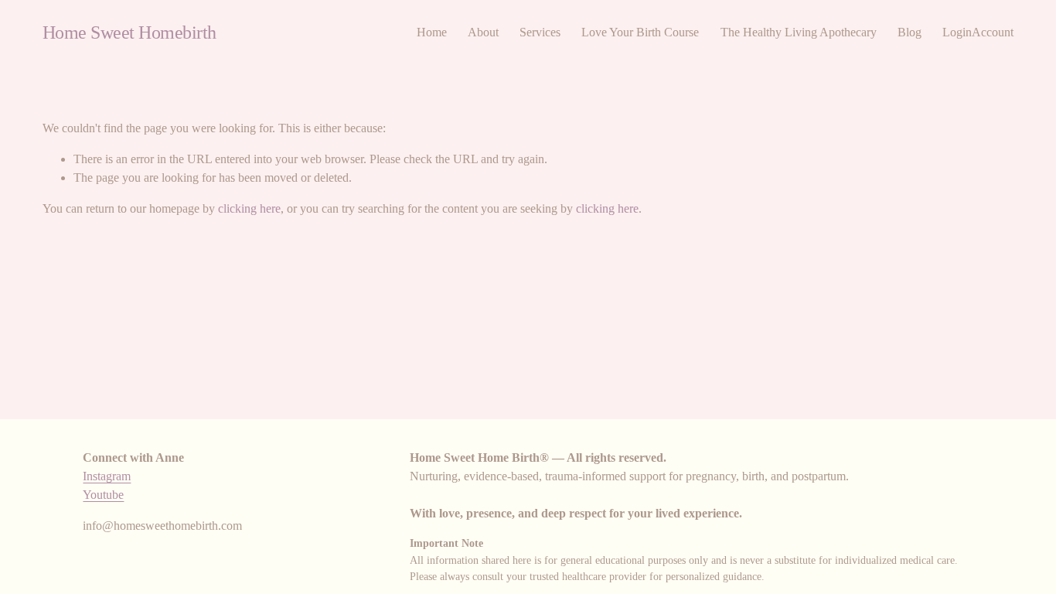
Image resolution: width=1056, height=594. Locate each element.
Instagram (107, 476)
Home (432, 32)
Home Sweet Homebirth (129, 32)
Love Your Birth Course (640, 32)
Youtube (103, 494)
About (483, 32)
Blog (909, 32)
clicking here (249, 208)
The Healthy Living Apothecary (798, 32)
